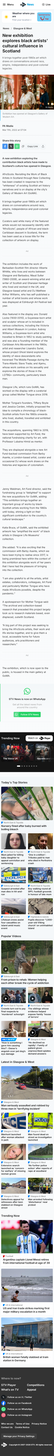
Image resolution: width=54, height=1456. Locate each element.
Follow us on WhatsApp (20, 1409)
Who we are (7, 1423)
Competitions (35, 1385)
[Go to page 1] (18, 766)
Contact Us (7, 1427)
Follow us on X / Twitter (20, 1397)
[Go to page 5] (29, 766)
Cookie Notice (22, 1427)
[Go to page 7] (34, 766)
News (6, 28)
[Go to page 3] (24, 766)
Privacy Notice (39, 1423)
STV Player (8, 1385)
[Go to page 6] (31, 766)
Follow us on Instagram (20, 1415)
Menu (10, 4)
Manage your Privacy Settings (18, 1436)
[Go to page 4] (26, 766)
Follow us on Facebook (20, 1403)
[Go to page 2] (22, 766)
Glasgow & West (22, 28)
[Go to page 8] (36, 766)
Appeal (31, 1389)
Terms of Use (22, 1423)
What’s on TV (10, 1389)
